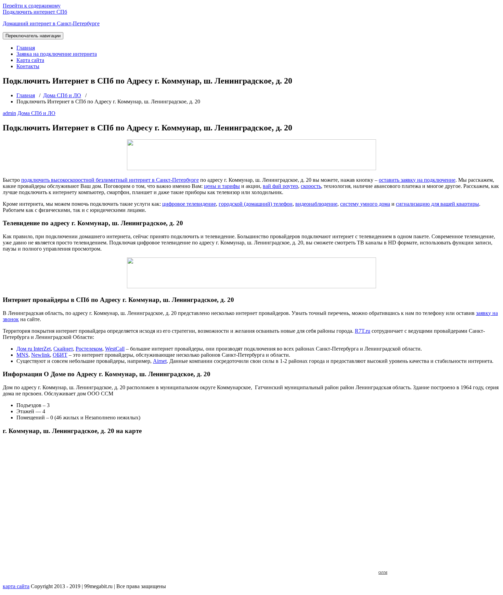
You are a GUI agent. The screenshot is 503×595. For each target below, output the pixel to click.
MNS (22, 355)
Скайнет (63, 349)
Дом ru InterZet (33, 349)
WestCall (115, 349)
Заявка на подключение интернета (56, 54)
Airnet (160, 361)
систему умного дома (365, 204)
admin (9, 113)
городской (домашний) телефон (256, 204)
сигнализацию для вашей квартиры (437, 204)
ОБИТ (60, 355)
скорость (311, 186)
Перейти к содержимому (32, 6)
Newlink (40, 355)
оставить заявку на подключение (417, 180)
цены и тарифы (222, 186)
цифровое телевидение (189, 204)
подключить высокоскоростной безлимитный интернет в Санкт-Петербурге (110, 180)
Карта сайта (30, 60)
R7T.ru (362, 331)
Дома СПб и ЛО (62, 95)
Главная (25, 48)
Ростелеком (89, 349)
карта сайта (16, 586)
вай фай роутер (280, 186)
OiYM (382, 572)
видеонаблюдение (316, 204)
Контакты (27, 66)
